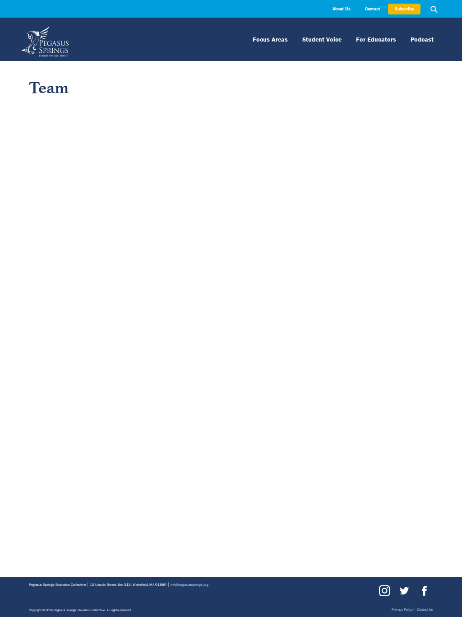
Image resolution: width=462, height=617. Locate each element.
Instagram (384, 591)
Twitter (404, 591)
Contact (372, 9)
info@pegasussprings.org (189, 584)
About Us (342, 9)
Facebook (423, 591)
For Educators (376, 39)
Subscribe (404, 9)
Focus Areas (270, 39)
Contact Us (425, 609)
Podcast (422, 39)
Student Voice (322, 39)
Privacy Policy (402, 609)
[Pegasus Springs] (137, 41)
